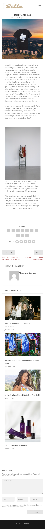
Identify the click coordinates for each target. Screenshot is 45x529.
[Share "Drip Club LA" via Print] (27, 235)
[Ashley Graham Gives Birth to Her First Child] (22, 380)
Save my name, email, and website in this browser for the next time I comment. (22, 506)
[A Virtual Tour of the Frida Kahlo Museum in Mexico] (22, 344)
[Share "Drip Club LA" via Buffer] (36, 230)
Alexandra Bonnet (27, 273)
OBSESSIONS (16, 18)
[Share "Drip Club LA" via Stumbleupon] (18, 235)
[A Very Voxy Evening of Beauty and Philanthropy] (22, 308)
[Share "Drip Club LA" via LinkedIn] (31, 230)
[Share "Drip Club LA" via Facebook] (8, 230)
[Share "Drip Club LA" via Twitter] (13, 230)
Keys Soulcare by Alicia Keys (16, 445)
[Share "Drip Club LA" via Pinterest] (27, 230)
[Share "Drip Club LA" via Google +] (18, 230)
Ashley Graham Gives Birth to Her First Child (22, 395)
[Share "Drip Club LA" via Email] (22, 235)
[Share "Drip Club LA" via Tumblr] (22, 230)
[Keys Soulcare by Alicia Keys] (22, 421)
